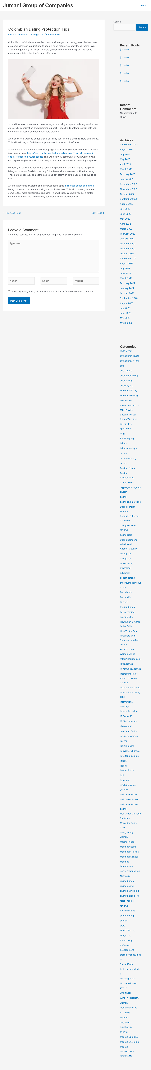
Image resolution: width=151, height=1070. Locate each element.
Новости (124, 1017)
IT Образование (128, 721)
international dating (130, 687)
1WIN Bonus (126, 350)
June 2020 (125, 313)
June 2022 (125, 214)
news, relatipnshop (130, 871)
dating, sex (125, 558)
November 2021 (128, 248)
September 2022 (129, 199)
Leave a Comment (17, 34)
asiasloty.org (126, 385)
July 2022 (125, 209)
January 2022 (127, 238)
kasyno (123, 740)
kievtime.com (127, 745)
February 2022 (127, 233)
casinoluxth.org (128, 458)
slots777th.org (127, 930)
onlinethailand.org (129, 895)
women (124, 1002)
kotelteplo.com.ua (129, 755)
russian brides (127, 910)
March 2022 (126, 228)
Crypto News (127, 482)
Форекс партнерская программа (127, 1051)
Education (125, 573)
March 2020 (126, 323)
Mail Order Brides (129, 799)
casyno (123, 463)
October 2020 (127, 293)
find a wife (125, 597)
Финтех (124, 1031)
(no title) (124, 49)
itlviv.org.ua (126, 726)
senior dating (127, 915)
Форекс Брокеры (129, 1036)
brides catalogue (128, 448)
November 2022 (128, 189)
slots (122, 925)
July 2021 (125, 268)
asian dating (126, 380)
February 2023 (127, 174)
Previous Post (11, 212)
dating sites (126, 534)
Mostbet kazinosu (129, 856)
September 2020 (129, 298)
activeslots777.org (129, 360)
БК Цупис (125, 1012)
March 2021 (126, 278)
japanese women (129, 736)
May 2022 (125, 218)
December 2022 (128, 184)
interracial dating (129, 711)
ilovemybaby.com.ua (130, 668)
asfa (122, 365)
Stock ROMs (126, 964)
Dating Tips (126, 553)
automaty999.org (129, 395)
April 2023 (125, 164)
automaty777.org (128, 390)
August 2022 (126, 204)
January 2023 (127, 179)
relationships (127, 900)
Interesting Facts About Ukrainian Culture (129, 678)
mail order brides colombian (79, 185)
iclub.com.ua (126, 663)
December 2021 (128, 243)
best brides (126, 400)
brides (123, 443)
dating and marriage (130, 501)
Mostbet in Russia (129, 851)
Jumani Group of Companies (38, 5)
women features (128, 1007)
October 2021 (127, 253)
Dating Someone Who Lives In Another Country (128, 544)
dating (123, 496)
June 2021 (125, 273)
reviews (124, 905)
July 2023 (125, 154)
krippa (123, 760)
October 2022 (127, 194)
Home (143, 5)
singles (124, 920)
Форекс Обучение (129, 1041)
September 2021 (128, 258)
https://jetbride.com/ (130, 658)
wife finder (125, 992)
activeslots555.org (129, 355)
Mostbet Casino (128, 846)
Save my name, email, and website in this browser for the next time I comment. (53, 291)
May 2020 (125, 318)
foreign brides (127, 607)
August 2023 (126, 149)
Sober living (126, 940)
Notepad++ (126, 876)
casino (123, 453)
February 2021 (127, 283)
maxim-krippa (127, 841)
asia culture (126, 370)
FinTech (124, 602)
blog (122, 433)
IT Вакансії (126, 716)
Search (117, 21)
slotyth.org (125, 935)
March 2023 (126, 169)
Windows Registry (129, 997)
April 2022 (125, 223)
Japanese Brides (128, 731)
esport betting (127, 577)
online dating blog (129, 890)
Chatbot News (127, 468)
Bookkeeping (127, 438)
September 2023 (129, 144)
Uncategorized (36, 34)
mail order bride (128, 794)
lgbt (122, 775)
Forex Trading (127, 612)
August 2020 (126, 303)
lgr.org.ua (125, 780)
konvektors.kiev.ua (129, 750)
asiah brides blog (129, 375)
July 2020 (125, 308)
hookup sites (126, 617)
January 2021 (127, 288)
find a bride (126, 592)
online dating (127, 886)
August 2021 (126, 263)
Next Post (97, 212)
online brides (127, 881)
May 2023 (125, 159)
